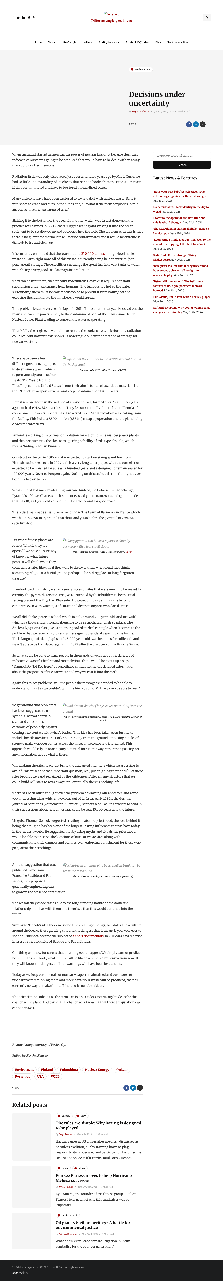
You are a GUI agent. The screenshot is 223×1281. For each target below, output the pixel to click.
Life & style (68, 42)
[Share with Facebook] (189, 124)
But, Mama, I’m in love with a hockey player (181, 297)
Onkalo (122, 1070)
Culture (87, 42)
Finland (47, 1070)
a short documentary (88, 936)
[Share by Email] (203, 124)
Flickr (129, 551)
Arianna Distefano (68, 1234)
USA (40, 1076)
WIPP (55, 1076)
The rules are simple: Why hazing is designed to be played (98, 1125)
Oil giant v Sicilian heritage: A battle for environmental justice (93, 1225)
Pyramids (22, 1076)
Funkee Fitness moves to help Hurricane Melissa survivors (94, 1178)
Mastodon (20, 1273)
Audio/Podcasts (109, 42)
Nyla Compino (66, 1186)
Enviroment (24, 1070)
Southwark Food (178, 42)
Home (38, 42)
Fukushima (69, 1070)
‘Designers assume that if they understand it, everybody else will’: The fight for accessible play (180, 270)
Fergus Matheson (140, 111)
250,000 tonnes (93, 254)
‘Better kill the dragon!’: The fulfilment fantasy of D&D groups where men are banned (178, 286)
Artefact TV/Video (137, 42)
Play (158, 42)
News (51, 42)
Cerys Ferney (65, 1134)
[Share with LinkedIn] (196, 124)
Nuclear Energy (97, 1070)
